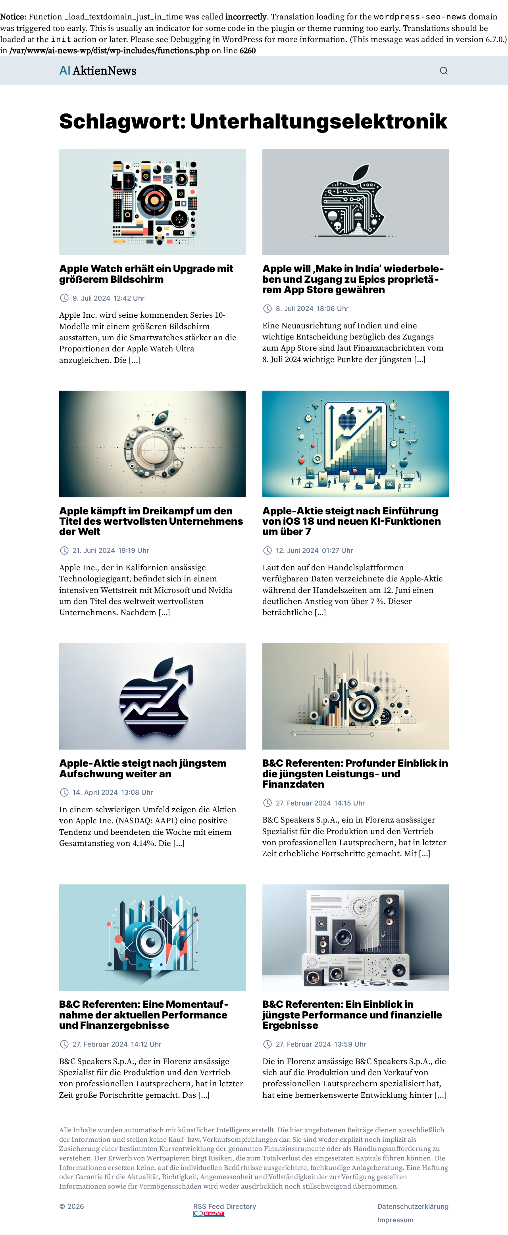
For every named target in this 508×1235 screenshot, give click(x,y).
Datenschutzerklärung (413, 1206)
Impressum (395, 1220)
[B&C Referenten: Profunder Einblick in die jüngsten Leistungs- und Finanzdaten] (355, 696)
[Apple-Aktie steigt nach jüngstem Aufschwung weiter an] (152, 696)
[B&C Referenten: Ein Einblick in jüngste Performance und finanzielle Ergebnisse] (355, 937)
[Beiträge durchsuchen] (444, 70)
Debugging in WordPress (216, 39)
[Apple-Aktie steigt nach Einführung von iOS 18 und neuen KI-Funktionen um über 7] (355, 444)
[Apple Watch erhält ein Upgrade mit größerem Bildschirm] (152, 202)
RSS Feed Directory (224, 1206)
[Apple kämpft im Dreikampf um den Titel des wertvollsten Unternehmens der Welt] (152, 444)
